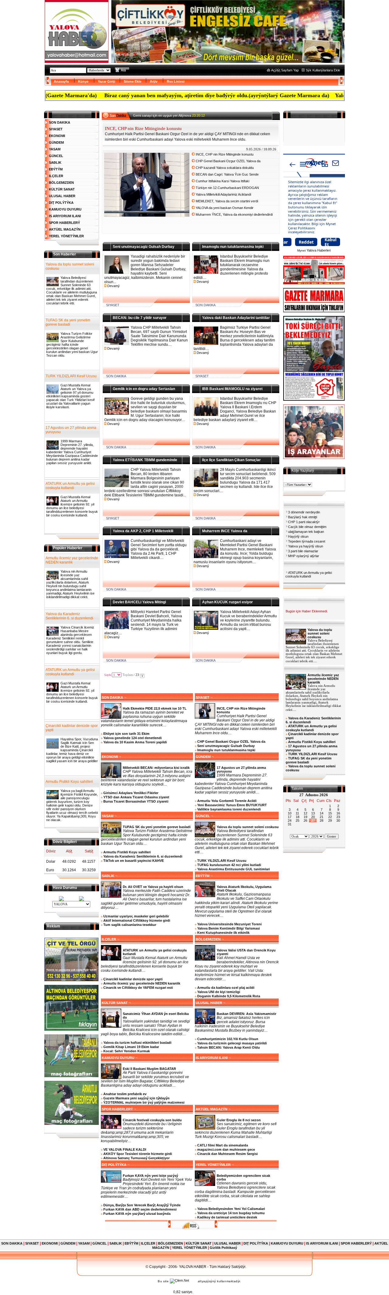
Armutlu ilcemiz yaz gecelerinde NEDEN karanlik (72, 560)
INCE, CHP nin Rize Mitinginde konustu (224, 154)
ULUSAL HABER (62, 196)
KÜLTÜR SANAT (62, 189)
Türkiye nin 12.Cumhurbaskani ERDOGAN (227, 188)
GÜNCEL (56, 156)
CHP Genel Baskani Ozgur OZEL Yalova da (228, 161)
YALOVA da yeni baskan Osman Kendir (224, 208)
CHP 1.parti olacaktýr (304, 522)
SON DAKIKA (59, 122)
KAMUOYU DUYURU (65, 209)
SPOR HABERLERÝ (64, 222)
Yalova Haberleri (319, 250)
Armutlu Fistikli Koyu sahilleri (69, 781)
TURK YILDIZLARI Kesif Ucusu (71, 376)
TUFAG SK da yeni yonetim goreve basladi (68, 322)
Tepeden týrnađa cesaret (306, 541)
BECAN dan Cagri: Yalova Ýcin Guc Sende (227, 174)
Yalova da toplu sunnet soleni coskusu (70, 266)
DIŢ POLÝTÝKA (61, 202)
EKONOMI (57, 136)
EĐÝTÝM (56, 169)
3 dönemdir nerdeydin (304, 512)
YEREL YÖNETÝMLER (66, 236)
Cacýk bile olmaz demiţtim (307, 527)
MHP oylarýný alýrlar (303, 556)
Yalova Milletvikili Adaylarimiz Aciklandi (223, 194)
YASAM (54, 149)
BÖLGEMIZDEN (61, 182)
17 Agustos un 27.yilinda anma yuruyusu (71, 430)
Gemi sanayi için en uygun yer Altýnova (169, 115)
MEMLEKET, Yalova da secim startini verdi (227, 201)
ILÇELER (56, 176)
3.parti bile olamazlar (303, 551)
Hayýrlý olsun (298, 536)
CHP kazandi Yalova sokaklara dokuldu (225, 168)
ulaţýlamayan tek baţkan (306, 531)
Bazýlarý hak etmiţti (302, 517)
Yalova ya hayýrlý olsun (305, 546)
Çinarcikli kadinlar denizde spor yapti (72, 728)
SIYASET (56, 129)
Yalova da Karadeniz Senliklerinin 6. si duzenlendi (69, 616)
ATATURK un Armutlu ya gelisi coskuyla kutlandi (70, 485)
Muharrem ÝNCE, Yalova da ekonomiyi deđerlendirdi (234, 214)
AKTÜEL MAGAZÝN (65, 229)
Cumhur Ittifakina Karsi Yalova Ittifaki (222, 181)
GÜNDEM (56, 142)
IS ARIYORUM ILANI (65, 216)
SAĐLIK (55, 162)
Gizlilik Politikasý (223, 1247)
